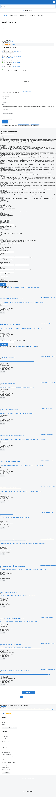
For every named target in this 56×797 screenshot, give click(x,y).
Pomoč (3, 722)
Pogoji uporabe (5, 747)
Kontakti (3, 724)
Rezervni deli (3, 706)
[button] (54, 2)
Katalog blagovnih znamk (7, 756)
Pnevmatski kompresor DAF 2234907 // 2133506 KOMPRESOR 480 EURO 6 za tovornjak (23, 439)
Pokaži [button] (11, 51)
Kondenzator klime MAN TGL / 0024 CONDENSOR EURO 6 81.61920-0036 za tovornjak (22, 543)
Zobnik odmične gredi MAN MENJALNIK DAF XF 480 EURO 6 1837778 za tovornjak (21, 465)
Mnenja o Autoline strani (7, 754)
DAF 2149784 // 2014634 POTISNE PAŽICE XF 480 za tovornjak (16, 413)
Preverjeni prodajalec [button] (7, 40)
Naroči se (4, 344)
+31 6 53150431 (16, 62)
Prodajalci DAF (3, 709)
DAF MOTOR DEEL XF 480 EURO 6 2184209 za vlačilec (14, 517)
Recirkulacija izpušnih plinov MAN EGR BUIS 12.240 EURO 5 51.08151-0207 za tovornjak (23, 569)
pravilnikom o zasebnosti (23, 124)
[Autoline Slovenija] (9, 2)
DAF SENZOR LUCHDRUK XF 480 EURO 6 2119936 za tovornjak (17, 387)
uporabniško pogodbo (34, 124)
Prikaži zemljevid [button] (26, 81)
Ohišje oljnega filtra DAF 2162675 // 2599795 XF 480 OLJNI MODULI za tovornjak (21, 491)
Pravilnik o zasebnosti (6, 749)
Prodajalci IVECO (46, 709)
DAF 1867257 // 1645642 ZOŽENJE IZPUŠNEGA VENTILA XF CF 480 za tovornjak (21, 328)
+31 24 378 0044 (17, 51)
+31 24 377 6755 (17, 56)
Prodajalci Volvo (38, 709)
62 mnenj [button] (13, 44)
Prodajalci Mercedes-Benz (20, 709)
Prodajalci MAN (10, 709)
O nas (3, 719)
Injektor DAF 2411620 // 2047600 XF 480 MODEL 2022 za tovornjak (17, 361)
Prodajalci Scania (30, 709)
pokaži (3, 279)
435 (34, 697)
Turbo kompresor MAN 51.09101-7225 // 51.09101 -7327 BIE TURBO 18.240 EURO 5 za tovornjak (25, 674)
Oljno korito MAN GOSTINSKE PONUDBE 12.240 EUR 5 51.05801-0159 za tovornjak (22, 622)
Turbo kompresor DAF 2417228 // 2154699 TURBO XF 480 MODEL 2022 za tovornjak (22, 302)
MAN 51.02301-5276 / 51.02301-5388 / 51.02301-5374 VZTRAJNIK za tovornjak (20, 648)
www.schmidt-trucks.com (7, 57)
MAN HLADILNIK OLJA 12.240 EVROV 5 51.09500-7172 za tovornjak (17, 595)
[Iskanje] (54, 6)
